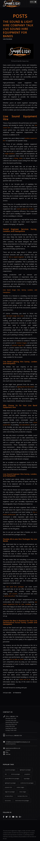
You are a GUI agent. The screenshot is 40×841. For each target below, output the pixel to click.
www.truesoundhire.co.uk (13, 748)
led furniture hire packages (22, 800)
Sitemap (8, 754)
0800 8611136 (18, 735)
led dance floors (9, 796)
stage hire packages (10, 791)
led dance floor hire (22, 796)
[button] (32, 2)
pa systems (27, 774)
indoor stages (22, 791)
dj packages (27, 778)
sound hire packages (10, 769)
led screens (8, 800)
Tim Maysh (18, 693)
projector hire (8, 787)
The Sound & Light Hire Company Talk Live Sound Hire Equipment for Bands (18, 29)
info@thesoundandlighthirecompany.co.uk (18, 742)
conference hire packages (26, 783)
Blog (7, 752)
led (6, 774)
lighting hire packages (25, 769)
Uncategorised (7, 39)
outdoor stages (20, 787)
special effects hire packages (12, 778)
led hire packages (15, 774)
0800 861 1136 (14, 716)
